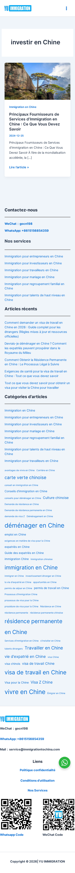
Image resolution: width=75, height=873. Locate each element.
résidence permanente (16, 612)
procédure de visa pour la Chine (21, 606)
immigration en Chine (31, 567)
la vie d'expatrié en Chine (18, 582)
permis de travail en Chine (51, 588)
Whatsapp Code (12, 835)
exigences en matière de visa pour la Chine (27, 540)
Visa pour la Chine (17, 682)
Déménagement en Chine (40, 516)
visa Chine (53, 657)
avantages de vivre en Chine (20, 470)
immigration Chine (17, 559)
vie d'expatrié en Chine (25, 656)
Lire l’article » (19, 167)
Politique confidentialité (37, 770)
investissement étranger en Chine (43, 576)
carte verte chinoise (25, 477)
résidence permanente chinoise (46, 612)
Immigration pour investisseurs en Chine (33, 263)
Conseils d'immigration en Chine (26, 491)
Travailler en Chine (44, 648)
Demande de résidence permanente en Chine (28, 510)
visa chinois (12, 663)
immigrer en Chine (14, 576)
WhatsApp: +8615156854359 (27, 231)
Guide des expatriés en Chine (24, 553)
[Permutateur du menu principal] (66, 8)
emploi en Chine (15, 534)
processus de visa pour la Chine (22, 600)
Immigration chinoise (41, 559)
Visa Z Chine (42, 682)
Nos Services (38, 790)
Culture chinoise (56, 498)
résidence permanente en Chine (33, 626)
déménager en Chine (34, 525)
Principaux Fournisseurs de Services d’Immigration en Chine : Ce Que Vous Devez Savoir (34, 121)
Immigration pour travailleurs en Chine (31, 270)
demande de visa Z (15, 516)
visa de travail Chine (38, 663)
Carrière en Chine (45, 470)
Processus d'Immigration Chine (21, 594)
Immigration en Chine (22, 107)
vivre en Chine (25, 691)
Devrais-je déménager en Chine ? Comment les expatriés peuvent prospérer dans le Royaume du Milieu (35, 348)
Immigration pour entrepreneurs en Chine (34, 256)
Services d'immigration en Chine (22, 640)
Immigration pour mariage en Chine (29, 277)
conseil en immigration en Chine (21, 485)
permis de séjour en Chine (18, 588)
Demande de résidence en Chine (22, 504)
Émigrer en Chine (56, 693)
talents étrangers (14, 648)
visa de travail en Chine (35, 672)
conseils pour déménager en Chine (23, 498)
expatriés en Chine (17, 546)
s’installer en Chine (50, 640)
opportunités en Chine (44, 582)
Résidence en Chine (50, 606)
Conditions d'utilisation (37, 780)
